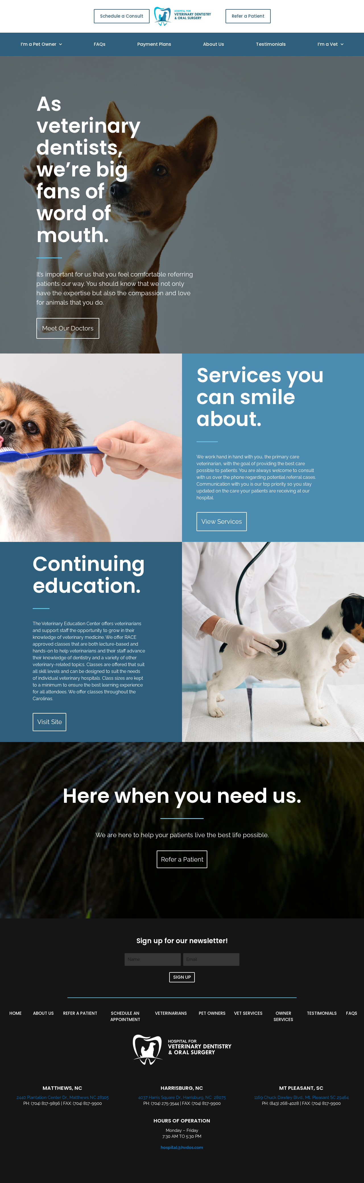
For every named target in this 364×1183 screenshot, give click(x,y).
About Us (213, 44)
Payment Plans (154, 44)
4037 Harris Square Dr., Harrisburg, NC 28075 (182, 1097)
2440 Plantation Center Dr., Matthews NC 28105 (62, 1097)
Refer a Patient (248, 16)
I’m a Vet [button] (328, 44)
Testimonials (271, 44)
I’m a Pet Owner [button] (38, 44)
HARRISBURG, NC (182, 1087)
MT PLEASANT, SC (301, 1087)
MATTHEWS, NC (62, 1087)
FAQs (100, 44)
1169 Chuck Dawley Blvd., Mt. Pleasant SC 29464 (301, 1097)
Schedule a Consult (121, 16)
